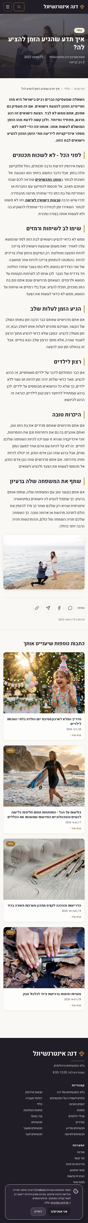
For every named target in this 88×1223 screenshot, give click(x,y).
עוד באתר (36, 1116)
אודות (81, 1152)
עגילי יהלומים (77, 1116)
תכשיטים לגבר (33, 1134)
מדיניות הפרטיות (60, 1203)
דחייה (38, 1211)
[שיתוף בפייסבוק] (59, 608)
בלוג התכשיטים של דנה (71, 1092)
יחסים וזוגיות (77, 1104)
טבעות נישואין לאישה (42, 200)
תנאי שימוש (77, 1170)
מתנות (81, 1110)
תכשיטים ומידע (75, 1128)
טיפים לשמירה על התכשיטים (67, 1098)
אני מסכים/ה (59, 1211)
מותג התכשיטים (48, 179)
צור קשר (79, 1158)
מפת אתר (79, 1182)
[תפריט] (7, 7)
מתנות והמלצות (32, 1110)
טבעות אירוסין (33, 1092)
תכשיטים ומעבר (32, 1128)
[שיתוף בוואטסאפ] (70, 608)
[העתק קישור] (37, 608)
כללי (79, 30)
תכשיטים (36, 1122)
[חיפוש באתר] (19, 7)
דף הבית (79, 89)
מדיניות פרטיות (75, 1164)
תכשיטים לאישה (75, 1134)
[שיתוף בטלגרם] (48, 608)
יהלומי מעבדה (33, 1098)
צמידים (80, 1122)
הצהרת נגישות (76, 1176)
